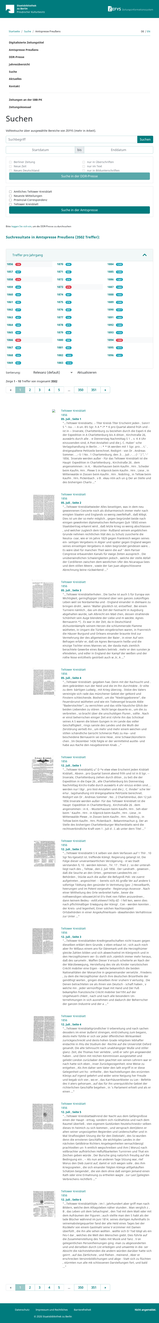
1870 (60, 264)
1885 (110, 271)
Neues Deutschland (26, 170)
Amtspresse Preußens (23, 50)
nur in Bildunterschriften (103, 170)
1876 (60, 309)
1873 (60, 287)
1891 (110, 317)
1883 (60, 362)
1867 (10, 347)
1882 (60, 355)
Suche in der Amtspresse (79, 210)
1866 (10, 340)
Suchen (145, 139)
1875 (60, 302)
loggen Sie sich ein (21, 226)
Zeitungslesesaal (20, 107)
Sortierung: (13, 372)
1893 (110, 332)
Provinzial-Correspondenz (30, 200)
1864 (10, 325)
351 (94, 390)
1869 (10, 362)
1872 (60, 279)
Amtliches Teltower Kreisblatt (33, 191)
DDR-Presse (16, 57)
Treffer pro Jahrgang (27, 255)
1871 (60, 271)
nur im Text (94, 166)
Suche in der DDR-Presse (79, 176)
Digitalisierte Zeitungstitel (26, 42)
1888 (110, 294)
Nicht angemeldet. (145, 1309)
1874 (60, 294)
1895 (110, 347)
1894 (110, 340)
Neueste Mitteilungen (28, 196)
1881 (60, 347)
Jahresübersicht (19, 64)
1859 (10, 287)
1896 (110, 355)
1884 (110, 264)
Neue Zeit (20, 166)
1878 (60, 325)
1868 (10, 355)
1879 (60, 332)
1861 (10, 302)
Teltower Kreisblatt (26, 204)
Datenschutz (22, 1309)
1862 (10, 309)
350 (80, 390)
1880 (60, 340)
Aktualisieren (87, 372)
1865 (10, 332)
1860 (10, 294)
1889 (110, 302)
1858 (10, 279)
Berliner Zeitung (24, 162)
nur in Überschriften (100, 162)
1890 (110, 309)
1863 (10, 317)
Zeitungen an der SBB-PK (25, 100)
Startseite (14, 31)
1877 (60, 317)
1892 (110, 325)
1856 (10, 264)
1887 (110, 287)
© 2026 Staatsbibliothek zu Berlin (53, 1316)
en (148, 31)
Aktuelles (15, 79)
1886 (110, 279)
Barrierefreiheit (82, 1309)
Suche (27, 31)
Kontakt (14, 86)
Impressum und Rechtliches (52, 1309)
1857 (10, 271)
